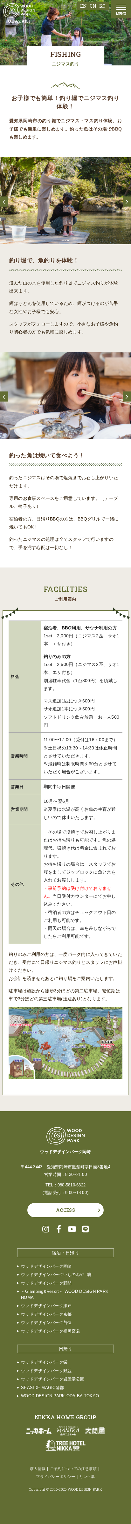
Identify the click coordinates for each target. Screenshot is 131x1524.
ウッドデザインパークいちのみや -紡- (57, 1274)
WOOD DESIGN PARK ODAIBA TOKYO (60, 1396)
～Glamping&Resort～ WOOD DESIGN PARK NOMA (64, 1294)
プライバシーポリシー (55, 1476)
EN (83, 6)
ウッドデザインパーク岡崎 (46, 1266)
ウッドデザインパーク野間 (46, 1283)
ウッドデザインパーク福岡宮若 (50, 1331)
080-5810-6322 (72, 1185)
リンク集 (87, 1476)
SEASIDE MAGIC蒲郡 (42, 1388)
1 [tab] (63, 240)
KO (102, 6)
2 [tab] (65, 240)
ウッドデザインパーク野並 (46, 1371)
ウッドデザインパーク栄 (44, 1362)
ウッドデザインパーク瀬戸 (46, 1306)
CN (93, 6)
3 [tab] (68, 240)
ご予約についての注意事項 (73, 1469)
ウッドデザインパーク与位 (46, 1322)
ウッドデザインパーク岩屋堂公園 (52, 1379)
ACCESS (65, 1210)
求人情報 (37, 1469)
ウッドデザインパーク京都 (46, 1314)
